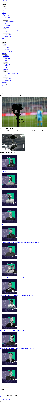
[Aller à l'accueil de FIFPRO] (23, 3)
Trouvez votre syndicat (3, 88)
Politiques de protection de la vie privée (6, 399)
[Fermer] (2, 93)
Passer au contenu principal (3, 0)
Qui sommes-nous (4, 4)
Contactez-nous (2, 396)
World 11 (3, 38)
